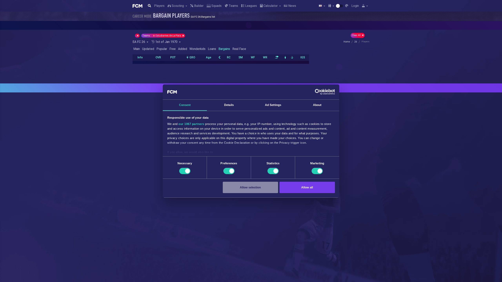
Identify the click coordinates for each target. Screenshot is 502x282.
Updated (148, 49)
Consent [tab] (185, 105)
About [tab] (317, 105)
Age (208, 57)
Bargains (224, 49)
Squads (216, 6)
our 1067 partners (191, 124)
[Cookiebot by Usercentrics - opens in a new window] (318, 92)
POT (173, 57)
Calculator (270, 6)
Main (136, 49)
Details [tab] (229, 105)
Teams (233, 6)
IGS (302, 57)
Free (172, 49)
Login (355, 6)
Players (159, 6)
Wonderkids (197, 49)
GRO (192, 57)
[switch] (229, 171)
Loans (212, 49)
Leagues (250, 6)
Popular (161, 49)
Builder (198, 6)
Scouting (178, 6)
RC (229, 57)
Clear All (356, 35)
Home (347, 41)
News (291, 6)
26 (355, 41)
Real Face (239, 49)
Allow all (307, 187)
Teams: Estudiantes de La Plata (162, 35)
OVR (158, 57)
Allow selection (250, 187)
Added (182, 49)
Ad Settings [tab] (273, 105)
